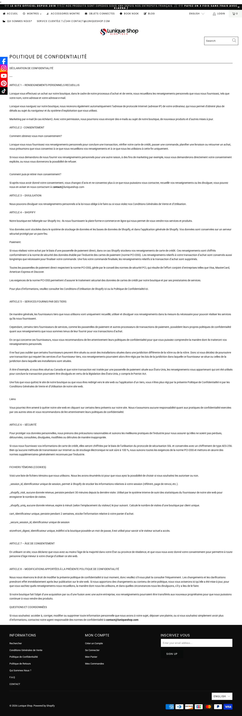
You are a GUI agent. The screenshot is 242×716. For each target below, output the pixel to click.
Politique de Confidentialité (23, 656)
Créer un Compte (94, 643)
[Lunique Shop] (119, 32)
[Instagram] (4, 68)
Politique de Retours (20, 663)
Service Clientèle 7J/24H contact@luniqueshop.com (73, 21)
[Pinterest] (4, 83)
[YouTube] (4, 76)
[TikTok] (4, 91)
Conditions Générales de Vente (25, 650)
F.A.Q (12, 677)
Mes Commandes (94, 663)
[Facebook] (4, 60)
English (194, 13)
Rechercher (15, 643)
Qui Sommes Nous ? (20, 670)
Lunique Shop (25, 705)
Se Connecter (92, 650)
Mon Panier (91, 656)
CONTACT (14, 684)
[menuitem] (10, 13)
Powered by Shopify (44, 705)
